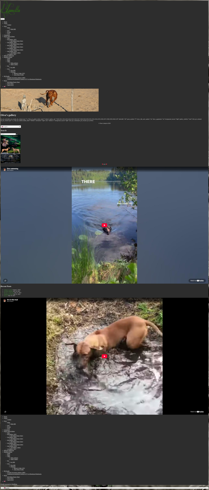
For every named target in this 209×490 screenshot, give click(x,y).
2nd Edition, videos (15, 52)
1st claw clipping (8, 291)
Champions (7, 35)
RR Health (6, 76)
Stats (8, 38)
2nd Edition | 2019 (12, 51)
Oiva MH (12, 70)
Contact (9, 24)
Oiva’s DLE (10, 83)
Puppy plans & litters (9, 36)
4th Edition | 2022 (11, 45)
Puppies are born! (8, 294)
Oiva (8, 69)
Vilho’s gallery (14, 64)
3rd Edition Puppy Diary (16, 49)
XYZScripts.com (110, 485)
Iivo (8, 66)
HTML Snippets (99, 485)
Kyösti (9, 32)
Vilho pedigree (14, 63)
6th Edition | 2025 (11, 39)
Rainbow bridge (8, 57)
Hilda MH (13, 29)
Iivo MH (12, 67)
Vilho (8, 61)
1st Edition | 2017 (11, 54)
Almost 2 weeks (8, 289)
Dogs (5, 26)
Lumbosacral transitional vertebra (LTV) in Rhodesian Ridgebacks (24, 79)
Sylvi (8, 33)
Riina (8, 60)
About (5, 23)
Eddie (8, 58)
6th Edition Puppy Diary (16, 41)
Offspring (12, 72)
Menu (2, 19)
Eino (8, 30)
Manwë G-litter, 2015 (19, 73)
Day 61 (6, 295)
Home (5, 22)
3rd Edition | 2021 (11, 48)
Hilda (8, 27)
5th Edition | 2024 (11, 42)
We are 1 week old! (9, 292)
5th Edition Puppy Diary (16, 44)
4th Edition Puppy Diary (16, 47)
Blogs (5, 80)
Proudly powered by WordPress (9, 484)
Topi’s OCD (10, 85)
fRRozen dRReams (9, 55)
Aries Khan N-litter (19, 74)
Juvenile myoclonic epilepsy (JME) (16, 77)
